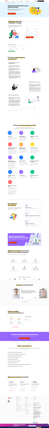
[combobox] (37, 31)
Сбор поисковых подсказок (27, 404)
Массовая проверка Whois (27, 410)
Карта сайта (17, 411)
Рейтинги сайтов (17, 403)
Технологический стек (35, 418)
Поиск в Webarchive (26, 409)
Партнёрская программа (18, 398)
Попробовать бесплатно (11, 13)
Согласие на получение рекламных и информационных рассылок (19, 410)
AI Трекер (26, 399)
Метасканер (26, 408)
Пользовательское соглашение (19, 407)
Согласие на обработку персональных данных (19, 408)
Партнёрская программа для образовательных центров (18, 399)
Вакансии (34, 399)
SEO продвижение (18, 404)
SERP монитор (26, 400)
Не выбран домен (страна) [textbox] (36, 31)
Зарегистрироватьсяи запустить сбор (29, 37)
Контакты (34, 400)
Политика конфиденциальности (19, 406)
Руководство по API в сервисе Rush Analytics (19, 405)
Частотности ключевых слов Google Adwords (28, 405)
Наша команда (34, 398)
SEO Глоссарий (17, 402)
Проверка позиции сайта (27, 398)
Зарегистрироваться (24, 338)
